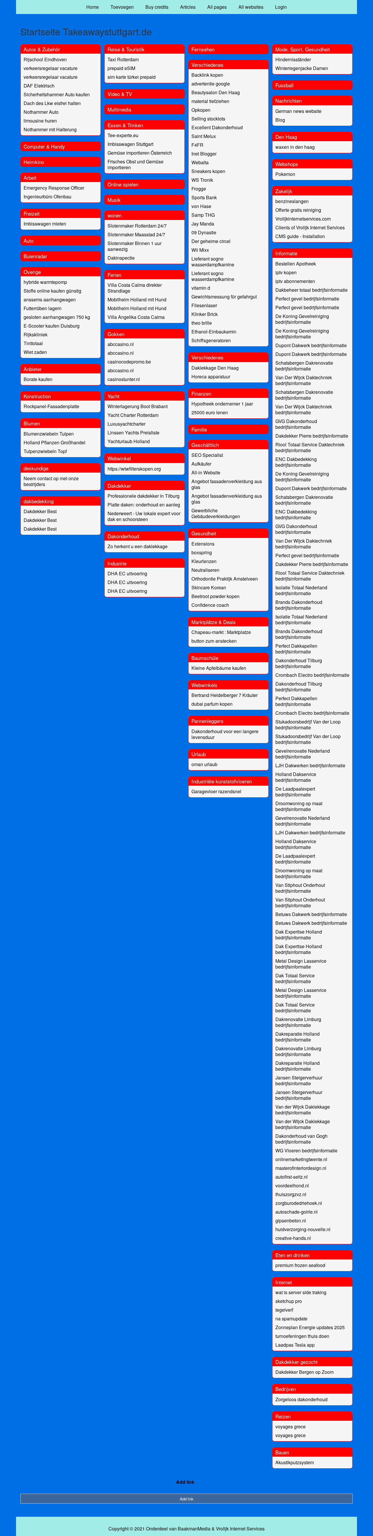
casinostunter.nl (124, 379)
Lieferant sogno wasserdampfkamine (212, 261)
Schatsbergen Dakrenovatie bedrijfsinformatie (304, 365)
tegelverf (284, 1309)
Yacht (113, 396)
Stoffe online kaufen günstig (52, 290)
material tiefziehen (210, 101)
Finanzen (201, 393)
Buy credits (156, 7)
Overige (32, 271)
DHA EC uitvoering (127, 573)
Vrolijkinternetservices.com (303, 218)
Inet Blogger (204, 153)
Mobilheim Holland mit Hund (137, 299)
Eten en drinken (292, 1255)
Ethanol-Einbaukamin (213, 331)
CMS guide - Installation (300, 236)
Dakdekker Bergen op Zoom (304, 1372)
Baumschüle (204, 657)
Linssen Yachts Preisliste (133, 432)
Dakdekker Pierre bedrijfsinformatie (311, 435)
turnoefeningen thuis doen (302, 1336)
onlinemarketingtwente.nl (301, 1159)
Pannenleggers (207, 720)
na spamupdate (291, 1318)
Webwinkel (119, 458)
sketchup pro (288, 1301)
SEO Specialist (207, 455)
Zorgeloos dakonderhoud (301, 1399)
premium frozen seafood (300, 1265)
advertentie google (210, 83)
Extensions (202, 543)
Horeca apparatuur (210, 376)
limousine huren (40, 120)
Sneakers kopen (208, 171)
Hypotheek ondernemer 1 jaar (222, 403)
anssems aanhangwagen (50, 299)
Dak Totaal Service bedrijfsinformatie (295, 978)
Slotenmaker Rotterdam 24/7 (137, 225)
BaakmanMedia (194, 1529)
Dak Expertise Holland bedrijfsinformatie (298, 934)
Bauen (282, 1452)
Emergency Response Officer (54, 187)
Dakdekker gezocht (296, 1361)
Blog (280, 119)
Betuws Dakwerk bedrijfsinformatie (311, 914)
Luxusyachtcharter (126, 423)
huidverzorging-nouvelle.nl (302, 1229)
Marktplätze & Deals (213, 621)
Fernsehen (202, 49)
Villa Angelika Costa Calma (136, 317)
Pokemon (285, 174)
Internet (283, 1282)
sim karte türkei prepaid (132, 77)
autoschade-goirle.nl (296, 1211)
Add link (185, 1482)
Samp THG (203, 215)
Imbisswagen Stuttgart (130, 144)
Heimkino (34, 161)
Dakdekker (119, 485)
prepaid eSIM (121, 68)
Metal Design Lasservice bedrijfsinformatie (300, 963)
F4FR (197, 144)
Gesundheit (203, 533)
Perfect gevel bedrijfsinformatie (307, 298)
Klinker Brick (204, 314)
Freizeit (32, 213)
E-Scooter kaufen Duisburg (52, 325)
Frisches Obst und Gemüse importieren (135, 164)
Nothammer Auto (41, 112)
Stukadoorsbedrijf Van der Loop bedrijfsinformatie (308, 724)
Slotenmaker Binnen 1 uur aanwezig (134, 246)
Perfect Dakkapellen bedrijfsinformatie (296, 648)
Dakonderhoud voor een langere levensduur (224, 734)
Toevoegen (122, 7)
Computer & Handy (44, 146)
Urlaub (198, 754)
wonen (115, 215)
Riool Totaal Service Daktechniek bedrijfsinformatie (309, 447)
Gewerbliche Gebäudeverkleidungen (215, 513)
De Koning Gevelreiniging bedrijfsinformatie (302, 319)
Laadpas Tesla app (295, 1344)
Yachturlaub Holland (129, 441)
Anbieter (33, 369)
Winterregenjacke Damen (301, 68)
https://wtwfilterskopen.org (134, 468)
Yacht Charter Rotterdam (133, 415)
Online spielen (123, 184)
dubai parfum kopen (212, 703)
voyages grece (290, 1426)
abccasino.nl (121, 344)
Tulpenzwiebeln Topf (45, 451)
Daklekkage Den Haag (215, 367)
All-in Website (205, 472)
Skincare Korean (208, 587)
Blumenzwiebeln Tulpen (49, 433)
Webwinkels (204, 685)
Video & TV (120, 93)
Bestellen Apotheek (295, 263)
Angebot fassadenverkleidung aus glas (226, 484)
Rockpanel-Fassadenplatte (51, 406)
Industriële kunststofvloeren (221, 781)
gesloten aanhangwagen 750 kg (57, 317)
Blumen (32, 423)
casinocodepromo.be (129, 361)
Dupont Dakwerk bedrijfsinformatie (311, 345)
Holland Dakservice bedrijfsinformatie (295, 777)
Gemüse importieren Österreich (140, 152)
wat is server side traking (300, 1292)
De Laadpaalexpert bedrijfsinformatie (295, 791)
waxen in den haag (295, 147)
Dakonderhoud (123, 536)
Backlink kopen (207, 74)
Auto (29, 240)
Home (92, 7)
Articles (188, 7)
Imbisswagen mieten (45, 223)
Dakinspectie (121, 257)
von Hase (201, 206)
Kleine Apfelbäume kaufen (218, 668)
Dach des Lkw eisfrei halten (52, 103)
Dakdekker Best (40, 511)
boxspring (201, 552)
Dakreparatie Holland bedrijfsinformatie (297, 1036)
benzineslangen (292, 201)
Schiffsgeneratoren (211, 340)
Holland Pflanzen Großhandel (54, 442)
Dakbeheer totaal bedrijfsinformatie (311, 289)
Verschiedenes (207, 64)
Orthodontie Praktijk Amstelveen (224, 578)
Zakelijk (283, 191)
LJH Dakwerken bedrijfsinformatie (310, 765)
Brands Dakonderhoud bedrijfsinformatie (298, 605)
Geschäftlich (205, 444)
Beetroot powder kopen (215, 596)
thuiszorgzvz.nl (290, 1194)
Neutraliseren (205, 570)
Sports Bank (204, 197)
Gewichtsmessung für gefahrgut (224, 296)
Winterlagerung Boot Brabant (138, 406)
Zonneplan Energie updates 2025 (310, 1327)
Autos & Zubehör (42, 49)
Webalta (200, 162)
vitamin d (200, 287)
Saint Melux (203, 136)
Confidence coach (210, 605)
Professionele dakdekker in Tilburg (144, 495)
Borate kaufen (38, 379)
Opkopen (200, 109)
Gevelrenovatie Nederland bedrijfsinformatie (302, 753)
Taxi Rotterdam (123, 59)
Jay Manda (202, 223)
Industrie (117, 563)
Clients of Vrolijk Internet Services (310, 227)
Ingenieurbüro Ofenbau (47, 196)
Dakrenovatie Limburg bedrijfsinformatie (298, 1022)
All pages (217, 7)
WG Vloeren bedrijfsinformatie (306, 1150)
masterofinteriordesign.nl (300, 1168)
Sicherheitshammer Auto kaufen (57, 94)
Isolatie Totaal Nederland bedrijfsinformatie (301, 590)
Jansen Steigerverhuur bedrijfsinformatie (298, 1080)
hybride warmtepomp (45, 282)
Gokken (116, 334)
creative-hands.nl (293, 1238)
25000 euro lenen (209, 412)
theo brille (201, 322)
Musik (114, 199)
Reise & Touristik (126, 49)
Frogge (198, 188)
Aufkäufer (201, 463)
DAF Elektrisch (39, 85)
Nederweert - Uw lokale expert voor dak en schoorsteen (144, 516)
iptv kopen (286, 272)
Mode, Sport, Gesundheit (302, 49)
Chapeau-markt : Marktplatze (221, 632)
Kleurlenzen (204, 561)
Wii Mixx (200, 250)
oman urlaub (204, 764)
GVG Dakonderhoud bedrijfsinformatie (296, 424)
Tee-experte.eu (123, 135)
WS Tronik (202, 180)
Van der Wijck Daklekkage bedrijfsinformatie (302, 1109)
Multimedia (119, 109)
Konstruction (37, 396)
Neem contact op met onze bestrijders (51, 481)
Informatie (286, 253)
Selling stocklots (208, 118)
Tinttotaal (33, 343)
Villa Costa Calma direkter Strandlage (135, 288)
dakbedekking (39, 501)
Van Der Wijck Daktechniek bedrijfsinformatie (303, 380)
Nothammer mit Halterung (50, 129)
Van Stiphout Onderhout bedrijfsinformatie (300, 888)
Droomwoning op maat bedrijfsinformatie (298, 806)
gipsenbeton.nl (290, 1220)
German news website (298, 111)
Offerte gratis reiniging (298, 210)
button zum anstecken (214, 640)
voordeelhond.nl (292, 1185)
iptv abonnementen (295, 281)
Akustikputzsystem (294, 1462)
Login (281, 7)
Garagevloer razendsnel (216, 791)
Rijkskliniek (35, 334)
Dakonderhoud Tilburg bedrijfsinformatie (298, 663)
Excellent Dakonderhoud (217, 127)
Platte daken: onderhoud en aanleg (144, 504)
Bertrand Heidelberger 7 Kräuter (224, 695)
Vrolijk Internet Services (240, 1529)
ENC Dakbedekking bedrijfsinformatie (296, 462)
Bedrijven (285, 1388)
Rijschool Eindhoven (45, 59)
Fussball (284, 85)
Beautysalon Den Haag (215, 92)
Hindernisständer (293, 59)
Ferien (114, 274)
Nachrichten (288, 100)
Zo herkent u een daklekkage (138, 546)
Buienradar (35, 256)
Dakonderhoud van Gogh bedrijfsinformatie (301, 1139)
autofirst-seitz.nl (291, 1176)
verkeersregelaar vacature (51, 68)
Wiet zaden (35, 352)
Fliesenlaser (204, 305)
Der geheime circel (211, 241)
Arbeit (30, 177)
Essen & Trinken (125, 125)
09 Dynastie (203, 232)
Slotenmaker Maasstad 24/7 (136, 234)
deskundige (36, 468)
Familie (199, 429)
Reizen (283, 1416)
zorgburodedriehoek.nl (298, 1203)
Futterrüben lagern (42, 308)
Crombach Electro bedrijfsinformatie (312, 675)
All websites (250, 7)
